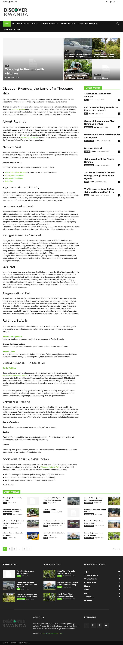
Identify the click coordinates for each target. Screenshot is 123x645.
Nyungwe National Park (14, 175)
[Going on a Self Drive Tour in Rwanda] (114, 512)
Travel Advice (89, 525)
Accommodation (12, 29)
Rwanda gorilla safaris (29, 137)
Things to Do (67, 23)
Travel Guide (70, 72)
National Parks (19, 23)
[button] (117, 24)
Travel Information (87, 23)
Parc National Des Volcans (15, 172)
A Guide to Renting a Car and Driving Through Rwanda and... (13, 523)
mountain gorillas (18, 109)
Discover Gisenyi (93, 148)
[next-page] (29, 549)
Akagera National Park (14, 178)
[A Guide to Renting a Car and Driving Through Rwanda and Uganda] (33, 524)
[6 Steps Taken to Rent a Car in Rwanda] (33, 536)
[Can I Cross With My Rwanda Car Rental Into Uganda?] (78, 48)
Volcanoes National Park (49, 467)
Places (35, 23)
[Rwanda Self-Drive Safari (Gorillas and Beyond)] (78, 69)
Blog (45, 537)
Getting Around (48, 23)
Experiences (99, 51)
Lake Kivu (9, 181)
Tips (7, 65)
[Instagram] (110, 1)
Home (6, 23)
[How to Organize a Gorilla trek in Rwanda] (114, 536)
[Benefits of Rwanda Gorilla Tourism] (49, 574)
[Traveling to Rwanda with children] (33, 64)
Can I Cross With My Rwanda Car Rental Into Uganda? (27, 585)
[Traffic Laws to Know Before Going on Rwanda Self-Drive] (74, 524)
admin (7, 77)
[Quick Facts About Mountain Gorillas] (49, 597)
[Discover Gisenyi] (106, 69)
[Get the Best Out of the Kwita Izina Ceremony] (74, 536)
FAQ (67, 51)
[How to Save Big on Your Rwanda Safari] (114, 524)
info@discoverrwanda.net (52, 633)
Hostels (97, 74)
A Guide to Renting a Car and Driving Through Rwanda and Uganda (99, 175)
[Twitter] (114, 1)
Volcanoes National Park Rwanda (15, 375)
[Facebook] (106, 1)
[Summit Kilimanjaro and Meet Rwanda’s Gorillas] (106, 48)
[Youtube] (118, 1)
